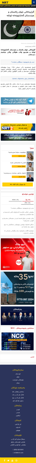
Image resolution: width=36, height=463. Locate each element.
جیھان (18, 383)
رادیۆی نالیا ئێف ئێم (18, 401)
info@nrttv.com (18, 453)
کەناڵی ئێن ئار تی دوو (18, 398)
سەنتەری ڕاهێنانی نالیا (18, 392)
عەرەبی (18, 413)
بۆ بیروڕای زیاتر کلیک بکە (17, 184)
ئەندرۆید (18, 427)
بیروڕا (32, 148)
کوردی (18, 410)
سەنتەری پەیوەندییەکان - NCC (22, 328)
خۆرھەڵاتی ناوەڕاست (18, 380)
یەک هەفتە (15, 200)
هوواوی (18, 430)
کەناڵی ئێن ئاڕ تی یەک (18, 395)
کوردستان (18, 374)
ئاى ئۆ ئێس (18, 424)
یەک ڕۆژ (28, 200)
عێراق (18, 377)
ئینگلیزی (18, 416)
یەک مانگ (27, 203)
